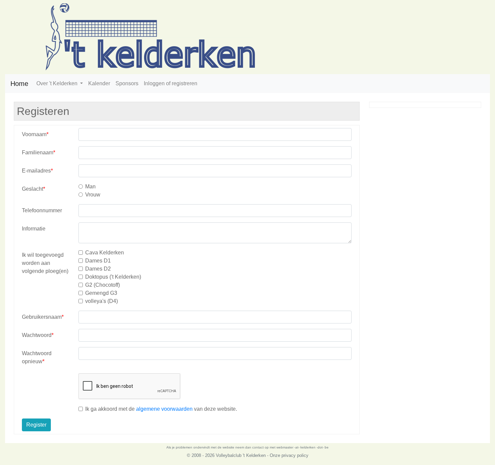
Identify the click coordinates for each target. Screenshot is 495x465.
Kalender (99, 83)
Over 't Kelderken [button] (57, 83)
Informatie (33, 228)
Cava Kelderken (104, 252)
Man (90, 186)
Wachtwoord (37, 335)
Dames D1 (98, 261)
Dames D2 (98, 269)
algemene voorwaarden (164, 409)
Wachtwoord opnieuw (37, 357)
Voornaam (34, 134)
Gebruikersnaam (42, 317)
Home (19, 83)
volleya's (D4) (101, 301)
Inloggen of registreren (170, 83)
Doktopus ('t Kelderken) (113, 277)
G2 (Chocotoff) (102, 285)
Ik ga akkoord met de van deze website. (161, 409)
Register (36, 425)
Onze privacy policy (289, 455)
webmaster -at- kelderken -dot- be (302, 447)
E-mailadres (36, 171)
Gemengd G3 (101, 293)
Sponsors (127, 83)
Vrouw (92, 194)
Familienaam (37, 152)
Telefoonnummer (42, 210)
